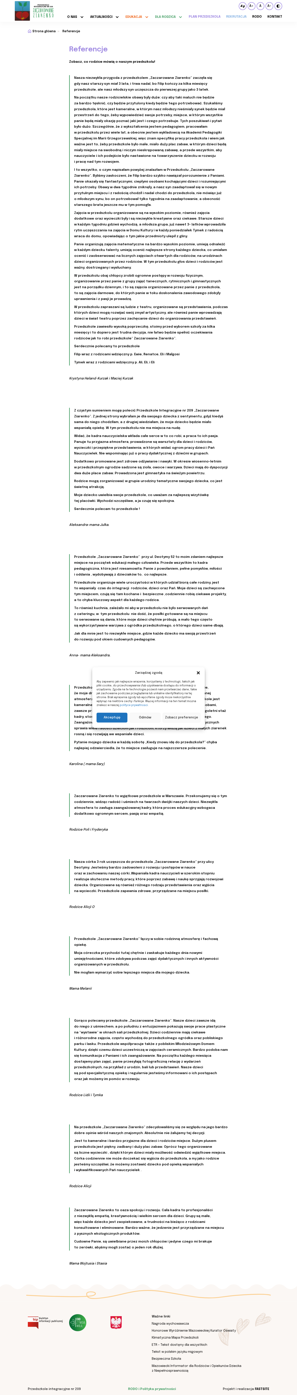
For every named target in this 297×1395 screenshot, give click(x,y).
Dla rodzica (165, 17)
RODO (257, 16)
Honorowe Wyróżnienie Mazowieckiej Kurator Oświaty (194, 1330)
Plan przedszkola (204, 16)
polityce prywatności (134, 705)
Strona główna (44, 31)
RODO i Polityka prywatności (152, 1389)
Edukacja (133, 17)
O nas (72, 17)
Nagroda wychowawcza (170, 1323)
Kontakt (274, 16)
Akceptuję (112, 717)
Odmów (145, 717)
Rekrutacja (236, 16)
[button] (198, 673)
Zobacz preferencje (181, 717)
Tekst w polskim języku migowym (177, 1351)
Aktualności (101, 17)
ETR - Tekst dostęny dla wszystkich (179, 1344)
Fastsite (262, 1389)
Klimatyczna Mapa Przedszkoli (175, 1337)
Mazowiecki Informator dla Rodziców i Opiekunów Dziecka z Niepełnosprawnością (196, 1368)
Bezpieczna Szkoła (166, 1358)
